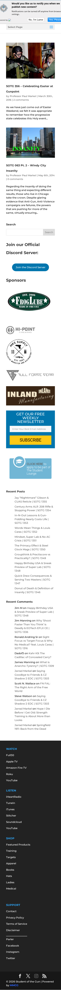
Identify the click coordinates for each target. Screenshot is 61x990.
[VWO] (11, 20)
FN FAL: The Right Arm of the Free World (32, 687)
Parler (10, 939)
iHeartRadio (13, 796)
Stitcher (11, 815)
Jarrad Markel (23, 670)
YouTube (11, 780)
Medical (11, 888)
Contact (11, 911)
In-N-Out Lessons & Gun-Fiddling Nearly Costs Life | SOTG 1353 (31, 519)
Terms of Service (16, 923)
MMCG (14, 985)
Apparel (11, 863)
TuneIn (10, 803)
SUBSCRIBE (30, 440)
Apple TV (12, 761)
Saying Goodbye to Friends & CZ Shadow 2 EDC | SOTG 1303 (32, 674)
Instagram (12, 951)
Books (10, 869)
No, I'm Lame (36, 19)
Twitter (10, 958)
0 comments (15, 179)
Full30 (10, 755)
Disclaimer (13, 930)
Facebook (12, 945)
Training (11, 850)
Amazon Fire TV (16, 767)
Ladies (10, 882)
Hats (9, 876)
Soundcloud (14, 822)
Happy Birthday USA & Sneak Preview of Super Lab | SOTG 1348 (33, 567)
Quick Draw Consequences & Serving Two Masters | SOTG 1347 (33, 579)
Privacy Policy (15, 917)
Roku (9, 774)
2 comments (21, 99)
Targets (11, 857)
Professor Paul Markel (23, 96)
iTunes (10, 809)
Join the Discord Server (30, 267)
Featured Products (18, 844)
